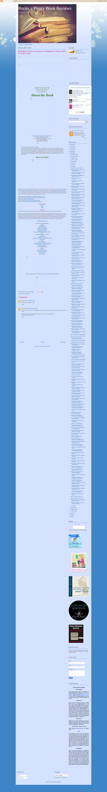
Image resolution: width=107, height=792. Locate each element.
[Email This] (37, 292)
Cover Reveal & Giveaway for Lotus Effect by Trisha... (77, 491)
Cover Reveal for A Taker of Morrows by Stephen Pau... (77, 373)
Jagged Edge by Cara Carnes (77, 283)
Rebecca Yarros (76, 100)
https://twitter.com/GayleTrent (27, 199)
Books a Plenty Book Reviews (44, 8)
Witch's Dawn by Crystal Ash (77, 498)
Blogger (59, 782)
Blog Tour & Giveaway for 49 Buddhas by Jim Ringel (77, 288)
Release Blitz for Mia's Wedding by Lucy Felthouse (78, 418)
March (72, 507)
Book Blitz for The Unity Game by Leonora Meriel (78, 239)
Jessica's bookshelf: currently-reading (80, 87)
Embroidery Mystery (58, 190)
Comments (20, 777)
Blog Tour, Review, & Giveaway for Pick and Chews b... (78, 195)
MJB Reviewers (42, 245)
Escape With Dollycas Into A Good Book (42, 232)
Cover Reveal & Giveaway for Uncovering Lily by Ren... (77, 450)
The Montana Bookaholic (42, 246)
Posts (19, 775)
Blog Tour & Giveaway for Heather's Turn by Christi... (77, 285)
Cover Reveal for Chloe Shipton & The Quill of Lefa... (78, 489)
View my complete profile (80, 52)
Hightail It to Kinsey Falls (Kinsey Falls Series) (42, 135)
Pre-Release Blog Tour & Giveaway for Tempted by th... (78, 332)
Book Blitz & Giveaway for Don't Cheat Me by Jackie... (77, 313)
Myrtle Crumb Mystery (35, 190)
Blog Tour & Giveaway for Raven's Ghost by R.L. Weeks (78, 173)
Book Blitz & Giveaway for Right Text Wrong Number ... (77, 310)
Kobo (42, 206)
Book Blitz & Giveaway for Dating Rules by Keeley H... (78, 192)
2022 (71, 146)
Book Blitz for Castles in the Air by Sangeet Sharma (78, 275)
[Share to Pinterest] (43, 292)
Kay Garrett (24, 308)
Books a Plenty (80, 50)
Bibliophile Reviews (42, 230)
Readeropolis (42, 239)
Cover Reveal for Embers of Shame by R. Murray (77, 244)
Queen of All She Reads (42, 229)
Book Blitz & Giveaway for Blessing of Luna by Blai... (77, 327)
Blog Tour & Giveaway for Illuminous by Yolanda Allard (77, 439)
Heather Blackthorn (73, 96)
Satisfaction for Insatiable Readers (42, 244)
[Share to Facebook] (41, 292)
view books (84, 137)
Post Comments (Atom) (45, 346)
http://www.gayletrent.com (39, 196)
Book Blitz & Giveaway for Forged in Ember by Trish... (78, 367)
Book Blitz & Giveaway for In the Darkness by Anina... (77, 431)
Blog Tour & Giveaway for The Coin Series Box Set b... (78, 258)
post (25, 293)
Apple (42, 207)
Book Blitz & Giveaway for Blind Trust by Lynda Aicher (77, 405)
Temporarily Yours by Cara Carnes (78, 340)
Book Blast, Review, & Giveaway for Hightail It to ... (77, 255)
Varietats (42, 235)
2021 (71, 148)
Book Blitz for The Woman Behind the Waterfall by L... (78, 442)
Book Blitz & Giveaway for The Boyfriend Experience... (77, 209)
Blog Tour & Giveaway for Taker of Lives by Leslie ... (78, 273)
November (73, 156)
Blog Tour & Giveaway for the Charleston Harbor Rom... (77, 321)
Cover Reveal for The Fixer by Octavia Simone (77, 212)
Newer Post (21, 342)
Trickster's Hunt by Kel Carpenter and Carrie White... (78, 184)
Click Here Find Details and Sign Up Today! (50, 273)
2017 (71, 513)
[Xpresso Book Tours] (79, 596)
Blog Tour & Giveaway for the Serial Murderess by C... (77, 347)
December (73, 154)
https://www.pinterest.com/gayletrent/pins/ (31, 200)
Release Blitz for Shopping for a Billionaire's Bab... (77, 176)
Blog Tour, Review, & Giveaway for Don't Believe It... (78, 187)
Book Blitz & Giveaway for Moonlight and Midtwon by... (77, 231)
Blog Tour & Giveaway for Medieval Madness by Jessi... (78, 305)
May (72, 166)
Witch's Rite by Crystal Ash (76, 496)
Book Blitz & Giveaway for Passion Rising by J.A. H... (78, 483)
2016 (71, 514)
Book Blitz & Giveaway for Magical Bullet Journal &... (78, 486)
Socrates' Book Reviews (42, 250)
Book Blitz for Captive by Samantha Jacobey (76, 413)
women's (28, 293)
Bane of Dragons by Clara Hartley (78, 354)
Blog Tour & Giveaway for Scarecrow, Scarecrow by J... (77, 338)
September (73, 159)
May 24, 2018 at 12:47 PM (32, 308)
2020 (71, 149)
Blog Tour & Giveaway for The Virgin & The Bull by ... (77, 302)
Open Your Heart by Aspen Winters (78, 334)
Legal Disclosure (28, 44)
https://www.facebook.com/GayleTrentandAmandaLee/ (34, 197)
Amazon (42, 205)
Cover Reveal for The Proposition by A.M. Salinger (78, 357)
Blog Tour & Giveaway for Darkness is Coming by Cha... (77, 416)
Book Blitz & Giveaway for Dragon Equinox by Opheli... (78, 370)
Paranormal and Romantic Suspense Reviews (42, 238)
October (73, 158)
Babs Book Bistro (42, 241)
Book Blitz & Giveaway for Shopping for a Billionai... (76, 353)
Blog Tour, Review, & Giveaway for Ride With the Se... (78, 170)
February (73, 509)
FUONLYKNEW (42, 225)
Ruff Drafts (42, 249)
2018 (71, 153)
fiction (22, 293)
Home (21, 44)
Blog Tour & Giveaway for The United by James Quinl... (77, 467)
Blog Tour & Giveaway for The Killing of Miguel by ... (77, 472)
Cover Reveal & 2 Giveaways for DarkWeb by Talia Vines (77, 407)
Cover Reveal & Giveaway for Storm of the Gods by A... (77, 217)
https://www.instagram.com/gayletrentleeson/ (32, 201)
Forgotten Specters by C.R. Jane (77, 266)
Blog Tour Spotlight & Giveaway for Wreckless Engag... (78, 388)
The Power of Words (42, 236)
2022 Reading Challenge (77, 130)
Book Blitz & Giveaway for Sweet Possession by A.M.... (78, 394)
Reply (23, 304)
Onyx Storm (74, 99)
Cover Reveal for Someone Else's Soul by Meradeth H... (78, 316)
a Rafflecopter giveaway (42, 221)
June (72, 164)
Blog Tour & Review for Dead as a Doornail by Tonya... (78, 503)
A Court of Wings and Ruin (77, 105)
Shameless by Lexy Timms (76, 168)
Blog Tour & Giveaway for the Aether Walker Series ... (77, 220)
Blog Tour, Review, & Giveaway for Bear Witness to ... (78, 234)
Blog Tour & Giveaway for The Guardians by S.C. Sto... (77, 470)
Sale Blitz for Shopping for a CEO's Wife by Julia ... (78, 464)
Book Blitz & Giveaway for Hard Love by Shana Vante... (77, 296)
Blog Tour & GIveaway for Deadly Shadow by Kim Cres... (78, 198)
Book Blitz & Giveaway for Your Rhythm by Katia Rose (77, 242)
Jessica (75, 132)
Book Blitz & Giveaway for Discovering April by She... (77, 480)
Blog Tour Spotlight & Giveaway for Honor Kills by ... (78, 318)
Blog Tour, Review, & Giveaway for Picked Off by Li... (78, 299)
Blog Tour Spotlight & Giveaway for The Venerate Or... (78, 399)
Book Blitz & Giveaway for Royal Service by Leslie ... (77, 228)
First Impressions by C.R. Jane (77, 270)
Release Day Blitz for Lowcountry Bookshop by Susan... (78, 203)
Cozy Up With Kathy (42, 227)
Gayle (23, 300)
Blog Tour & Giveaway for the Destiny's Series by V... (77, 261)
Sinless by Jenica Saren (76, 374)
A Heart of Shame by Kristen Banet (78, 359)
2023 (71, 144)
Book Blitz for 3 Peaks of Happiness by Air (76, 350)
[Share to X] (40, 292)
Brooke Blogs (42, 254)
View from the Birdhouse (42, 228)
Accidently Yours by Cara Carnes (78, 342)
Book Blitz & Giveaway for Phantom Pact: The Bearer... (77, 445)
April (72, 505)
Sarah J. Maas (76, 106)
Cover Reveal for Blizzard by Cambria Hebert (77, 253)
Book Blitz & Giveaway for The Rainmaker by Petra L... (77, 402)
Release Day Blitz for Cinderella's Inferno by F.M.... (78, 206)
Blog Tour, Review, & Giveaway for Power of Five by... (78, 500)
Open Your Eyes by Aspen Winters (78, 336)
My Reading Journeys (42, 251)
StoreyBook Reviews (40, 234)
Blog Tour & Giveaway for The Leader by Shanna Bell (77, 426)
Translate (64, 777)
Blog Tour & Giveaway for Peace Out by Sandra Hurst (77, 364)
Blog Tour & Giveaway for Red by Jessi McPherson (78, 428)
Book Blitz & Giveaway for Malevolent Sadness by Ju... (77, 324)
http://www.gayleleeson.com (28, 196)
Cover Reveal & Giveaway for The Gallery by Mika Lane (78, 294)
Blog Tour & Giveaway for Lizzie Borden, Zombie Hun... (77, 291)
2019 (71, 151)
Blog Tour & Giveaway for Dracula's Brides (76, 437)
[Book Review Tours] (79, 571)
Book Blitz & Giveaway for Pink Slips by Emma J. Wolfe (77, 225)
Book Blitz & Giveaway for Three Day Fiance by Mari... (77, 391)
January (73, 511)
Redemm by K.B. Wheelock (76, 423)
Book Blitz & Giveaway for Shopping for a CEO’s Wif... (77, 478)
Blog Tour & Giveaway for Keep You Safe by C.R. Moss (77, 201)
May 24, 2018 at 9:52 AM (30, 300)
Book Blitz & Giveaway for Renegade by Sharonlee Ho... (77, 223)
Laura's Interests (42, 252)
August (72, 161)
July (72, 163)
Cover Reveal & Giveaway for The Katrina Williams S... (78, 247)
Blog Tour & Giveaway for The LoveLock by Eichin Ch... (77, 264)
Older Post (63, 342)
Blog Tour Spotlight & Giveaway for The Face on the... (78, 329)
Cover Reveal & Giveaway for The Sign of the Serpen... (78, 396)
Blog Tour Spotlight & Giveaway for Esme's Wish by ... (78, 236)
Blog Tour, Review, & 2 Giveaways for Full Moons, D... (78, 344)
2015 (71, 516)
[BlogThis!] (39, 292)
